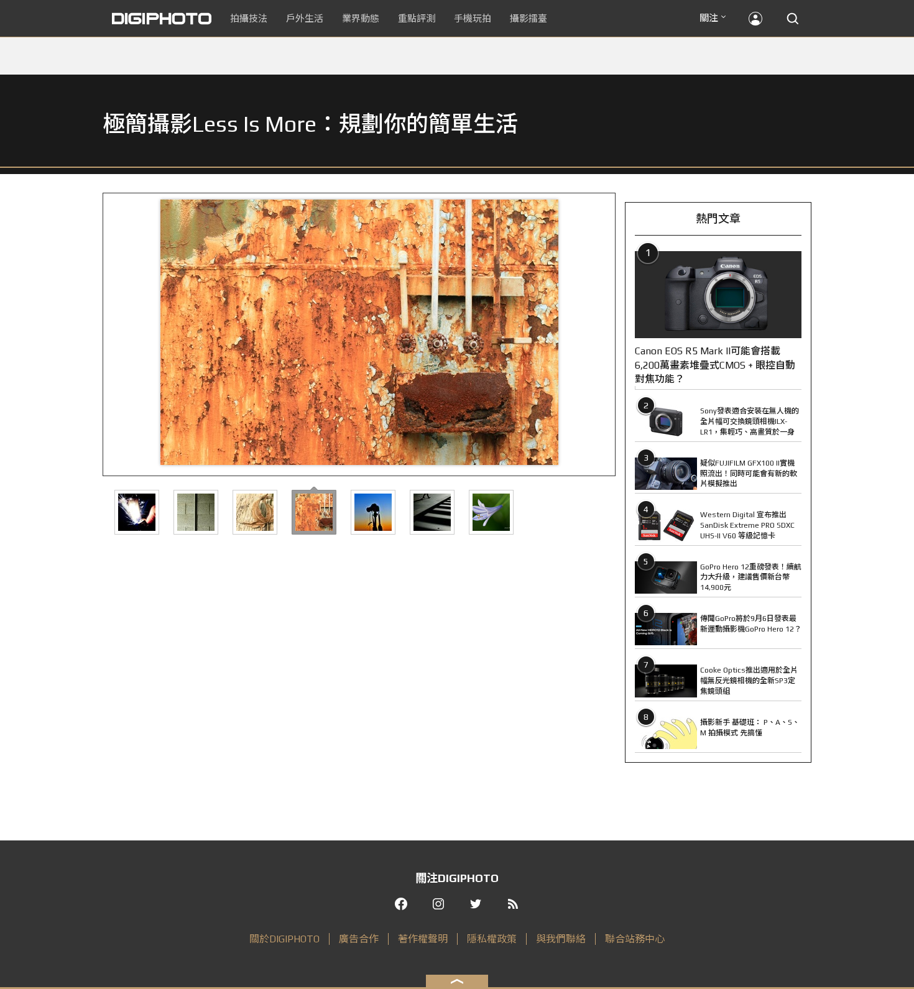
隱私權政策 (492, 939)
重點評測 (416, 18)
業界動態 (360, 18)
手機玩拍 (472, 18)
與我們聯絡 (561, 939)
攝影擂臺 (528, 18)
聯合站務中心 (635, 939)
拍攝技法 (248, 18)
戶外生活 (304, 18)
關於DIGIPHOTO (284, 939)
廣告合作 (359, 939)
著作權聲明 (423, 939)
